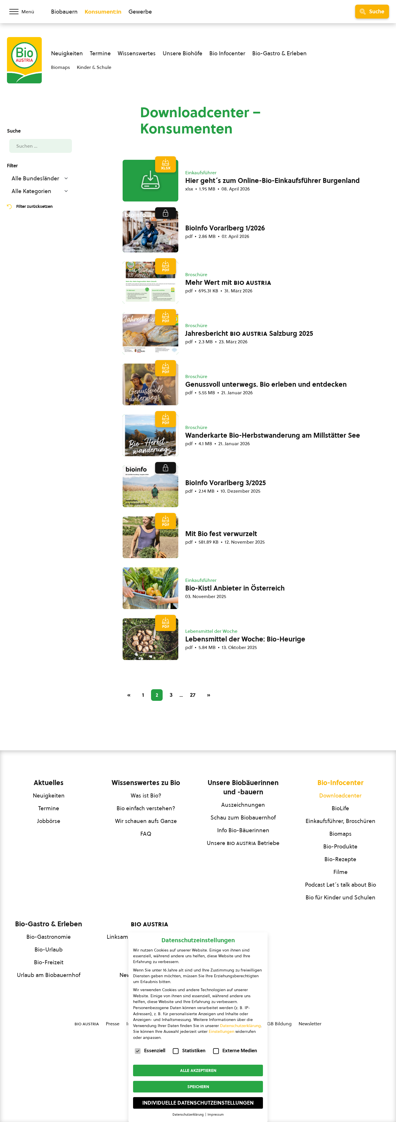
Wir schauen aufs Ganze (146, 821)
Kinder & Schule (94, 67)
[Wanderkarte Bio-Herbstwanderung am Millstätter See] (150, 435)
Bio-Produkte (340, 846)
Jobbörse (48, 821)
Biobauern (64, 11)
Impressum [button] (216, 1114)
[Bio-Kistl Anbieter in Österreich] (150, 588)
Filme (340, 872)
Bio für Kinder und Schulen (340, 897)
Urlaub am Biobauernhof (48, 975)
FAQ (145, 833)
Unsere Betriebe (243, 843)
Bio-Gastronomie (48, 936)
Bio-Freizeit (48, 962)
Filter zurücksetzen (34, 206)
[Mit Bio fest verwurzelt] (150, 537)
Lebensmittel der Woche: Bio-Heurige (245, 639)
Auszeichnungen (243, 804)
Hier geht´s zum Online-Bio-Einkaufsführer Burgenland (272, 180)
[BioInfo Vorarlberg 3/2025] (150, 486)
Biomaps (60, 67)
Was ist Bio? (146, 795)
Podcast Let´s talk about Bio (340, 884)
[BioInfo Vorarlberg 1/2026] (150, 231)
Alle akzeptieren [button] (198, 1070)
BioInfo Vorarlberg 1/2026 (225, 228)
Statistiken (194, 1050)
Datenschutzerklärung (240, 1025)
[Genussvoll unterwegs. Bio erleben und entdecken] (150, 384)
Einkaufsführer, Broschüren (340, 821)
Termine (100, 53)
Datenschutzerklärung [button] (188, 1114)
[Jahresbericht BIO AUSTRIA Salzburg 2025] (150, 333)
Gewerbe (140, 11)
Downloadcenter (340, 795)
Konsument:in (103, 11)
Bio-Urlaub (48, 949)
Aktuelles (48, 782)
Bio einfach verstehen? (146, 808)
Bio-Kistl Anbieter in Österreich (235, 588)
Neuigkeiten (67, 53)
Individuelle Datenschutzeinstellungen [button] (198, 1102)
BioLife (340, 808)
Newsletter (310, 1023)
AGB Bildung (278, 1023)
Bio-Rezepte (340, 859)
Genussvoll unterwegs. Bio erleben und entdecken (266, 384)
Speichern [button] (198, 1087)
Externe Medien (239, 1050)
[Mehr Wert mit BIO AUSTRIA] (150, 282)
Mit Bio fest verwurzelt (221, 533)
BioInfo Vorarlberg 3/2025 (225, 482)
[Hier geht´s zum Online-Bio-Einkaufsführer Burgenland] (150, 180)
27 (192, 694)
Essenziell (154, 1050)
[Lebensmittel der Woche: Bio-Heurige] (150, 639)
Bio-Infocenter (340, 782)
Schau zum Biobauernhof (243, 817)
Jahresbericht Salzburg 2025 (249, 333)
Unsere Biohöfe (182, 53)
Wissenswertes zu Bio (146, 782)
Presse (112, 1023)
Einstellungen (221, 1031)
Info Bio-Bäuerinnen (243, 830)
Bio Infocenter (227, 53)
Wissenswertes (137, 53)
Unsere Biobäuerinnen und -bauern (243, 787)
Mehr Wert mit (228, 282)
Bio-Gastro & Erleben (279, 53)
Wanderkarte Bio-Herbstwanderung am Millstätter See (272, 435)
